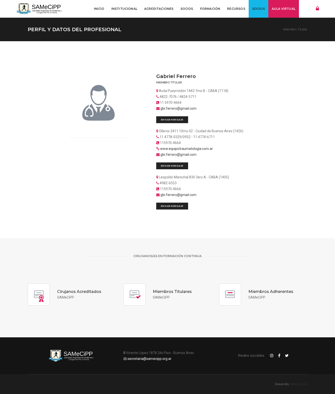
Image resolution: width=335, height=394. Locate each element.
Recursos (236, 9)
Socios (186, 9)
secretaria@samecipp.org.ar (149, 359)
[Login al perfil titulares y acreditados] (316, 9)
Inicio (99, 9)
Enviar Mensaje (172, 119)
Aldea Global (298, 384)
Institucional (124, 9)
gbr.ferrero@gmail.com (178, 108)
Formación (210, 9)
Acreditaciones (159, 9)
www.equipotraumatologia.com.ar (186, 149)
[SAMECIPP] (40, 9)
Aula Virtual (284, 9)
